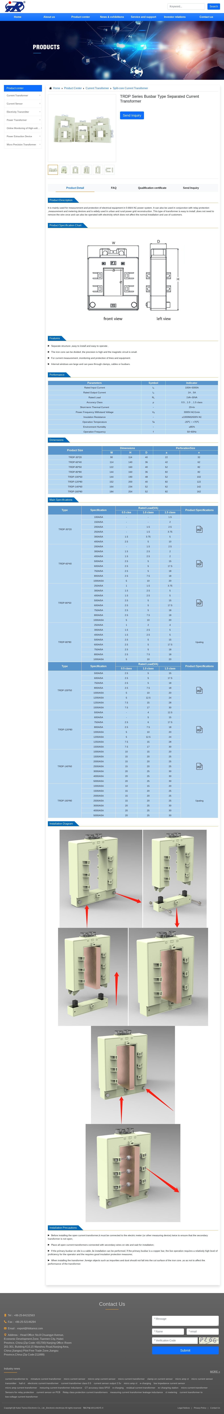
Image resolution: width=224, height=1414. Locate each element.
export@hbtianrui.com (30, 1328)
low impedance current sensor (169, 1383)
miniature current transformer (46, 1379)
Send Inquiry (132, 115)
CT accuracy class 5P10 (97, 1387)
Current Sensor (15, 103)
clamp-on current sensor (160, 1379)
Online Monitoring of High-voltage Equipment (24, 128)
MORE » (215, 1371)
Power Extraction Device (19, 136)
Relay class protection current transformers (85, 1392)
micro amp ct (182, 1379)
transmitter (10, 1383)
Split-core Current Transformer (130, 88)
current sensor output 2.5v (107, 1383)
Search (214, 6)
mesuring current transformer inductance (61, 1387)
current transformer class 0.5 (76, 1383)
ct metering (171, 1392)
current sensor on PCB (48, 1392)
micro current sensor (74, 1379)
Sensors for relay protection (19, 1392)
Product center (80, 17)
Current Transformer (17, 95)
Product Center (73, 88)
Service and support (143, 17)
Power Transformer (17, 120)
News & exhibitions (112, 17)
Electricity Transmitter (18, 112)
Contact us (206, 17)
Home (17, 17)
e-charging (145, 1383)
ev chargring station (168, 1387)
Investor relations (175, 17)
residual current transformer (140, 1387)
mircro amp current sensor (101, 1379)
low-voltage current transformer (21, 1396)
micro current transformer (131, 1379)
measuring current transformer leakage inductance (136, 1392)
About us (49, 17)
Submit (185, 1350)
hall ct (22, 1383)
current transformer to (16, 1379)
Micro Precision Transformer (21, 144)
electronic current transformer (43, 1383)
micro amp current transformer (21, 1387)
